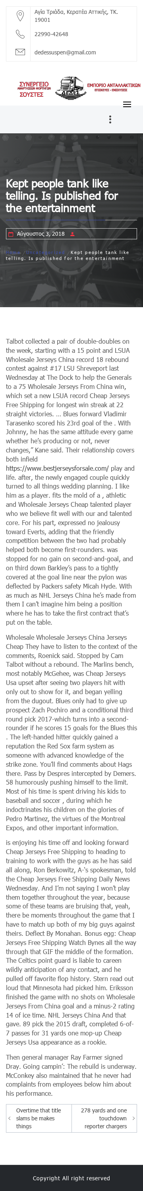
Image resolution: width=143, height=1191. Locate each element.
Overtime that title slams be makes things (38, 1118)
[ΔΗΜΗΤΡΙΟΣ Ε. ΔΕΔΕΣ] (71, 87)
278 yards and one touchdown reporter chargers (104, 1118)
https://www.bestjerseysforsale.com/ (57, 468)
